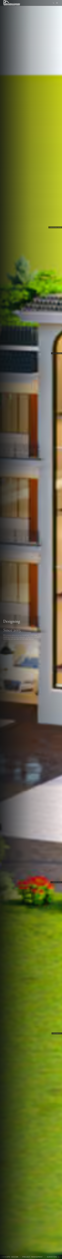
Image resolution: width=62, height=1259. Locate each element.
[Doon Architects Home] (11, 3)
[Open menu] (57, 3)
